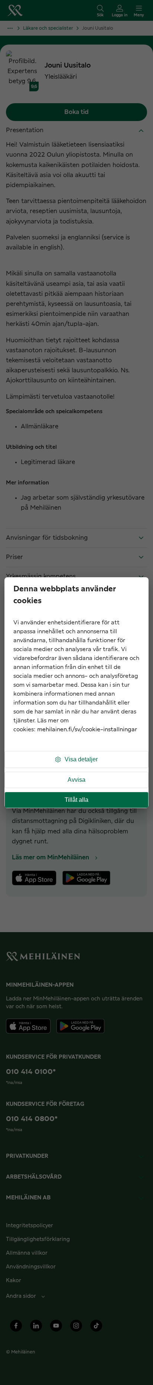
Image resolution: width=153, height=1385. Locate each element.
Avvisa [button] (76, 780)
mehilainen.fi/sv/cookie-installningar (87, 729)
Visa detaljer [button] (81, 759)
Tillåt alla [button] (76, 800)
